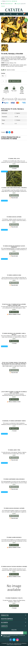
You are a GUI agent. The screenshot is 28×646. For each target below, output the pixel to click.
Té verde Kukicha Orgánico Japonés (14, 508)
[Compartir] (7, 132)
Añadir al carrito (14, 81)
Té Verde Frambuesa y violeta (14, 598)
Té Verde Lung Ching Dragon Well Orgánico (14, 187)
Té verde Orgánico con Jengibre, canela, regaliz (14, 334)
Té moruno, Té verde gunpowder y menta (14, 420)
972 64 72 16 (8, 1)
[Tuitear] (9, 132)
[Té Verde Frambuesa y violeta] (14, 588)
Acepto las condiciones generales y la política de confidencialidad (14, 636)
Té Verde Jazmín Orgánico (14, 537)
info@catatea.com (9, 3)
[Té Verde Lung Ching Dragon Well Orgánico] (14, 178)
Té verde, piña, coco (14, 158)
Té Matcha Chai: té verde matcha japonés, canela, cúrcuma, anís (14, 305)
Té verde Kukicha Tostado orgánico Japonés (14, 566)
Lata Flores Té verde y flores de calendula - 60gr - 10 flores (14, 392)
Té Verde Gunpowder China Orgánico (14, 479)
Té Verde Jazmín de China (14, 275)
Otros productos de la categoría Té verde (10, 137)
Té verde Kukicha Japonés (14, 216)
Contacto (3, 6)
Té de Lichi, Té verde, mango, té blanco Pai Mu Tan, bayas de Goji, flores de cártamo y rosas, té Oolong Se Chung (14, 363)
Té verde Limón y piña (14, 450)
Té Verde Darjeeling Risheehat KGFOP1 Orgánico (14, 246)
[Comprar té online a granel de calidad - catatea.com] (14, 10)
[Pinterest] (12, 132)
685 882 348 (14, 1)
